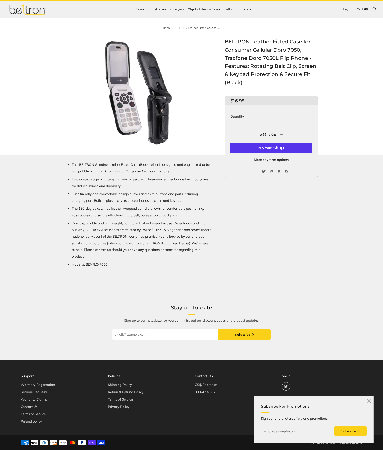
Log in (348, 9)
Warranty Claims (34, 399)
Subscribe (242, 335)
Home (167, 27)
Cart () (362, 9)
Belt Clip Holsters (237, 9)
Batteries (159, 9)
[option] (138, 93)
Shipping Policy (120, 385)
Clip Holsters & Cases (204, 9)
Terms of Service (33, 414)
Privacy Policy (118, 407)
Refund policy (31, 421)
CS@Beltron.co (206, 385)
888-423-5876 (206, 392)
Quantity (237, 116)
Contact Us (29, 407)
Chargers (177, 9)
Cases (140, 9)
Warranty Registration (38, 385)
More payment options (271, 160)
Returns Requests (34, 392)
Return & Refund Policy (125, 392)
